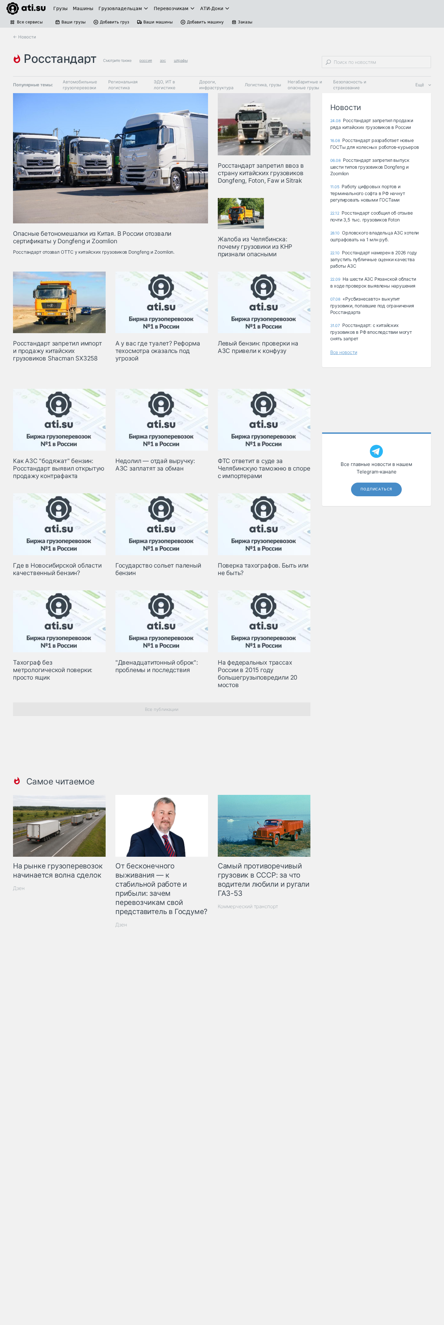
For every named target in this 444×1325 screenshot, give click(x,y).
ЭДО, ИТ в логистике (165, 84)
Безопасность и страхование (349, 84)
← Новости (24, 36)
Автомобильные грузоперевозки (80, 84)
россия (145, 60)
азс (163, 60)
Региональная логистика (122, 84)
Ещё (419, 84)
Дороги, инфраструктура (216, 84)
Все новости (343, 352)
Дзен (19, 888)
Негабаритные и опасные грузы (305, 84)
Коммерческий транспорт (248, 906)
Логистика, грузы (263, 84)
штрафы (181, 60)
